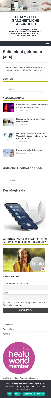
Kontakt (6, 334)
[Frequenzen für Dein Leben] (8, 155)
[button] (47, 43)
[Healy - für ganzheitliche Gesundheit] (25, 10)
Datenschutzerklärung (34, 394)
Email (5, 293)
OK (9, 394)
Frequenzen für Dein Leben (29, 150)
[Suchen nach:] (25, 89)
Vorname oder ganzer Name (15, 283)
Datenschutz (8, 329)
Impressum (8, 324)
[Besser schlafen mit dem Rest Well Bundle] (8, 124)
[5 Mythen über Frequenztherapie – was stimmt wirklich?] (8, 110)
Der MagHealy (14, 190)
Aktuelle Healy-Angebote (23, 168)
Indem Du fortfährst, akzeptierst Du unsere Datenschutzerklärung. (24, 303)
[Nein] (47, 389)
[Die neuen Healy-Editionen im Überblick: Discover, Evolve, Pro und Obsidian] (8, 139)
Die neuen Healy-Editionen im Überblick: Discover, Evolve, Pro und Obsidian (31, 136)
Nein (17, 394)
